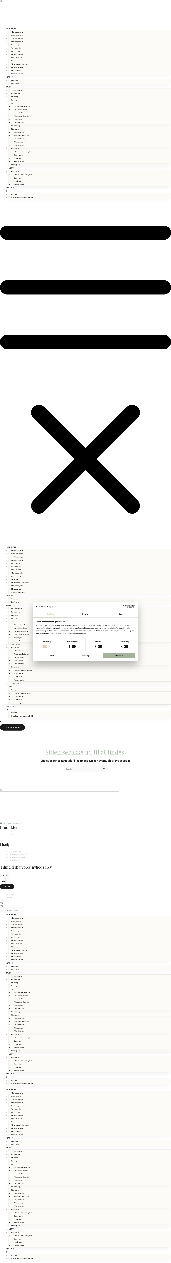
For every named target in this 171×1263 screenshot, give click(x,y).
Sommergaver (19, 155)
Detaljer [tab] (85, 614)
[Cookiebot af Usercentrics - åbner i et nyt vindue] (125, 606)
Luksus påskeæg (19, 139)
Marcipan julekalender (21, 116)
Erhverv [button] (10, 168)
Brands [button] (9, 77)
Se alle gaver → (16, 165)
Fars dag (14, 100)
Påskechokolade (19, 132)
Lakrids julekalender (21, 109)
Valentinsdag (15, 126)
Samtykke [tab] (51, 614)
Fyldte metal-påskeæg (21, 135)
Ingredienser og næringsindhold (22, 197)
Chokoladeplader (17, 54)
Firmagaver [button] (15, 148)
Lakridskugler (15, 45)
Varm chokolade (16, 48)
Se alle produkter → (18, 74)
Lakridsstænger (16, 58)
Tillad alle (119, 656)
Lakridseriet (15, 84)
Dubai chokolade (17, 35)
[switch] (72, 646)
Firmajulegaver (19, 161)
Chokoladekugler (17, 32)
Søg (1, 902)
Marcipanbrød (16, 70)
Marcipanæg (18, 142)
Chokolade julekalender (22, 106)
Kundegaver (18, 158)
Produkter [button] (11, 29)
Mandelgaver (18, 119)
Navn (2, 875)
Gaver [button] (8, 87)
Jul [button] (12, 103)
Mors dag (14, 97)
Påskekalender (19, 145)
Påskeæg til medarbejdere (23, 152)
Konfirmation (15, 93)
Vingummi (14, 61)
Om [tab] (120, 614)
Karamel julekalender (21, 113)
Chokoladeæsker (17, 42)
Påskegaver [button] (15, 129)
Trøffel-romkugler (17, 38)
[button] (85, 373)
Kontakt (14, 194)
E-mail (2, 881)
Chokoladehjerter (17, 67)
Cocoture (14, 80)
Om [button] (7, 191)
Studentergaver (16, 90)
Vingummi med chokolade (20, 64)
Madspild (10, 188)
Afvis (52, 656)
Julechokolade (19, 122)
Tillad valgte (85, 656)
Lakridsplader (16, 51)
